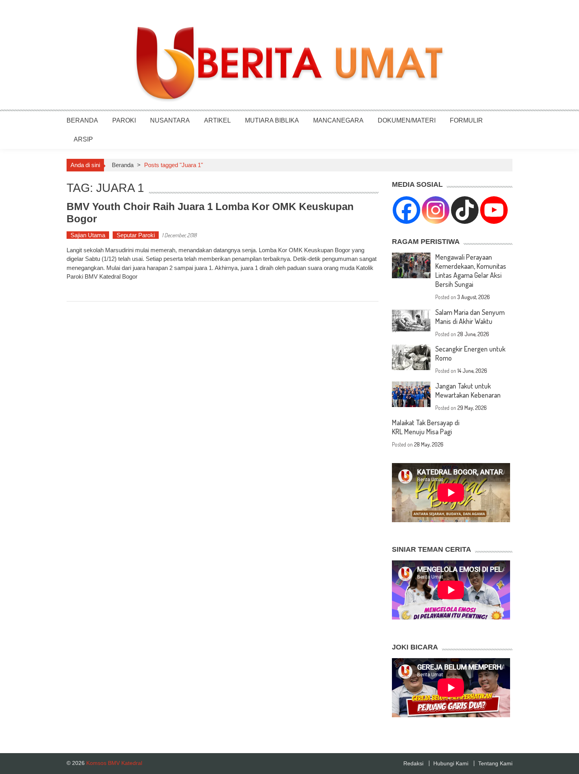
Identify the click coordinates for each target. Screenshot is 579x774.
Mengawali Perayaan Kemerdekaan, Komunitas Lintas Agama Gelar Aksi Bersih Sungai (470, 270)
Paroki (124, 120)
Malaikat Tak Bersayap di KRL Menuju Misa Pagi (425, 427)
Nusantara (170, 120)
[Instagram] (435, 210)
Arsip (83, 139)
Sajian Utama (88, 235)
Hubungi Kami (450, 763)
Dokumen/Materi (407, 120)
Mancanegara (338, 120)
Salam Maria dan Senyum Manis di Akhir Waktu (470, 317)
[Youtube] (494, 210)
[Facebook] (406, 210)
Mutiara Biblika (272, 120)
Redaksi (413, 763)
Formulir (466, 120)
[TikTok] (465, 210)
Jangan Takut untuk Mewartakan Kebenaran (468, 390)
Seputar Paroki (136, 235)
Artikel (217, 120)
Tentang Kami (495, 763)
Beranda (82, 120)
